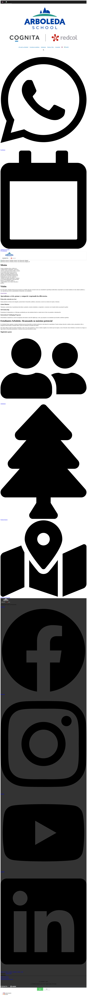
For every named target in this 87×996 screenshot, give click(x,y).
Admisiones (43, 47)
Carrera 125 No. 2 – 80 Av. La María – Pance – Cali (12, 971)
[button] (43, 50)
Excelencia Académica (34, 47)
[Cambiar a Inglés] (2, 2)
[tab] (40, 989)
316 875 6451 (9, 973)
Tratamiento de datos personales (7, 979)
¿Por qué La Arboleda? (23, 47)
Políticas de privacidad (5, 978)
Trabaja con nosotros (5, 976)
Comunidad (57, 47)
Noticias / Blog (50, 47)
